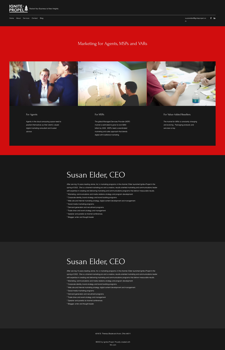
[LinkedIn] (214, 18)
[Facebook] (211, 18)
